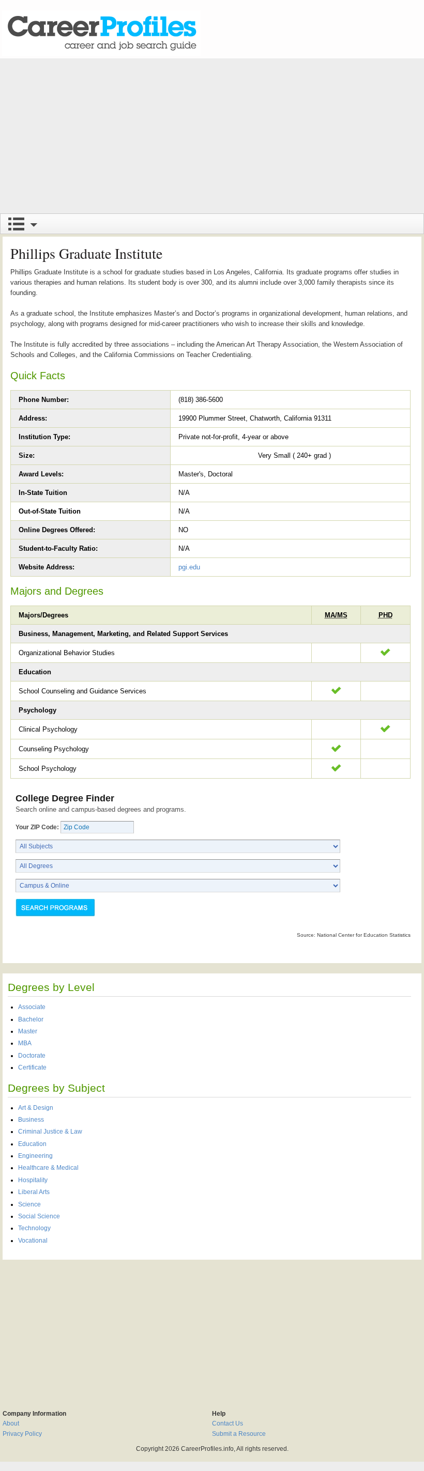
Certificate (32, 1067)
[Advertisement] (212, 136)
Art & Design (35, 1107)
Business (31, 1119)
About (11, 1423)
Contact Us (227, 1423)
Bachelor (30, 1019)
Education (32, 1144)
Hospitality (33, 1180)
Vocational (33, 1240)
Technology (34, 1228)
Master (27, 1031)
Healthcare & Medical (48, 1167)
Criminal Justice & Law (50, 1131)
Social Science (39, 1216)
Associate (32, 1007)
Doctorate (32, 1055)
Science (29, 1204)
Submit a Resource (239, 1433)
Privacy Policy (22, 1433)
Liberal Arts (34, 1192)
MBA (25, 1043)
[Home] (101, 33)
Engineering (35, 1155)
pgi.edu (189, 567)
